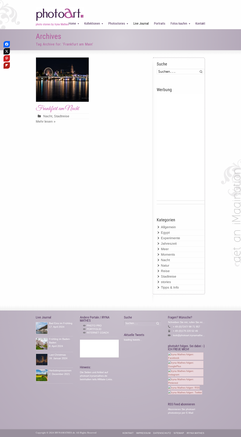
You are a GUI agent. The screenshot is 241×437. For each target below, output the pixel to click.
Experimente (170, 238)
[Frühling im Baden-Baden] (42, 344)
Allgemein (168, 227)
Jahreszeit (169, 243)
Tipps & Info (170, 287)
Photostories (116, 23)
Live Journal (141, 23)
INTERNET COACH (98, 332)
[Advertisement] (180, 147)
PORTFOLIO (94, 329)
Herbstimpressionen (60, 370)
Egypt (165, 232)
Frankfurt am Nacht (57, 109)
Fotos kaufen (179, 23)
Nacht (47, 116)
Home (72, 23)
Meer (165, 249)
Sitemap (179, 433)
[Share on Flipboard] (7, 65)
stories (166, 282)
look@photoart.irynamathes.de (190, 335)
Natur (165, 265)
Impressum (143, 433)
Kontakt (200, 23)
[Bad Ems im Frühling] (42, 328)
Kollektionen (92, 23)
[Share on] (7, 72)
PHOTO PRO (94, 325)
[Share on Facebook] (7, 44)
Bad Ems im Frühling (60, 323)
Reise (165, 271)
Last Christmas (57, 354)
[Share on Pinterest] (7, 58)
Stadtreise (61, 116)
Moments (168, 254)
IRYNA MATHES (195, 433)
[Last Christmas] (42, 360)
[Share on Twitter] (7, 51)
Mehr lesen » (46, 121)
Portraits (159, 23)
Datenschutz (162, 433)
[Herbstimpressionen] (42, 375)
